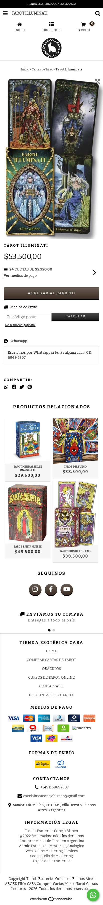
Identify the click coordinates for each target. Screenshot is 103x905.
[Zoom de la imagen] (97, 81)
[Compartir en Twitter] (22, 387)
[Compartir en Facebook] (14, 387)
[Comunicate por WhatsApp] (93, 895)
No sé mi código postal (20, 325)
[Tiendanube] (52, 900)
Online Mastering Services (56, 851)
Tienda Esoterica (39, 831)
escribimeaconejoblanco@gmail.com (54, 796)
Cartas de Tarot (42, 69)
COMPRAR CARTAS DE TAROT (51, 660)
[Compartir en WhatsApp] (6, 387)
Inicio (25, 69)
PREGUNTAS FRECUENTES (51, 695)
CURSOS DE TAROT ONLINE (51, 677)
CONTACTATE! (51, 686)
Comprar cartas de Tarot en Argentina (52, 841)
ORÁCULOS (51, 669)
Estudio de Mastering (55, 856)
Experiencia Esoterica (51, 861)
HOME (51, 651)
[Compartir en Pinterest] (30, 387)
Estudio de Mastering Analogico (57, 846)
